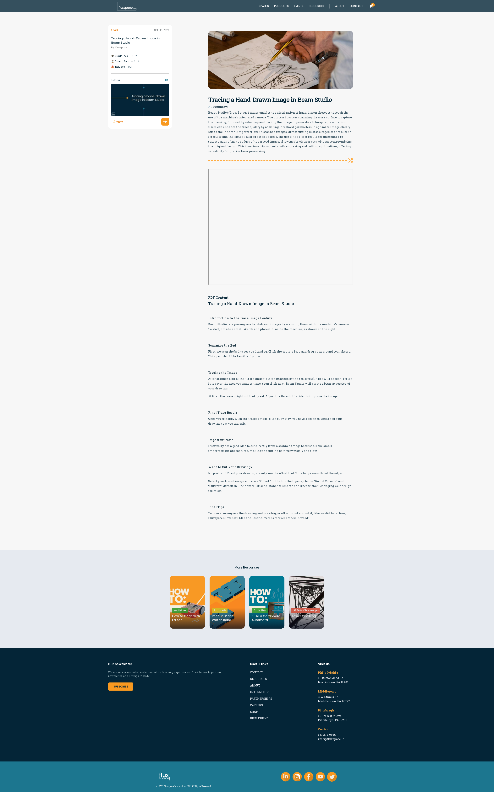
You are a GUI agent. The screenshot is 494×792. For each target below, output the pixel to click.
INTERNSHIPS (260, 692)
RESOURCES (258, 679)
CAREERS (256, 705)
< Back (114, 30)
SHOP (254, 712)
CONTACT (256, 672)
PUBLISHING (259, 718)
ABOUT (255, 685)
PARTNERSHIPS (261, 698)
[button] (339, 6)
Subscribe (120, 686)
